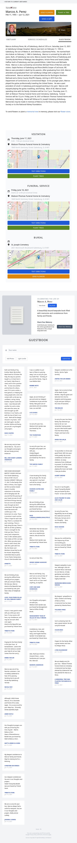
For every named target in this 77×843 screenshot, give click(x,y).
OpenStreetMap (40, 837)
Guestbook (65, 39)
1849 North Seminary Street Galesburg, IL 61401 (30, 147)
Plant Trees (38, 176)
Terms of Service (43, 834)
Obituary (11, 39)
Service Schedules (37, 39)
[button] (38, 157)
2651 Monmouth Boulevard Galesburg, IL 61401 (30, 248)
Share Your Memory (65, 327)
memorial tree (32, 111)
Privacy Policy (33, 834)
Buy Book (52, 305)
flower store (65, 111)
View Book (42, 305)
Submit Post (66, 358)
